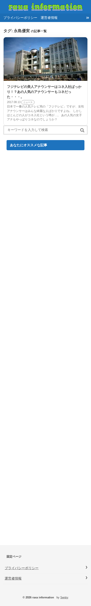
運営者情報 (49, 17)
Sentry (64, 597)
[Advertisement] (45, 349)
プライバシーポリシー (20, 17)
